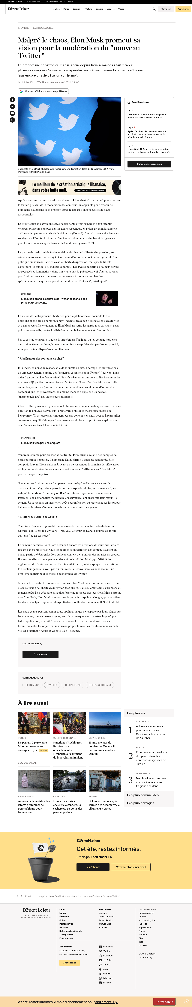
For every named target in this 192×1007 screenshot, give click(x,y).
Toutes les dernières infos (149, 164)
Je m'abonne (164, 1002)
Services (63, 927)
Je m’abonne (93, 867)
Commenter (40, 654)
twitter (52, 685)
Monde (23, 27)
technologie (73, 685)
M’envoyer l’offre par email (131, 867)
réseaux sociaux (100, 685)
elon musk (32, 685)
